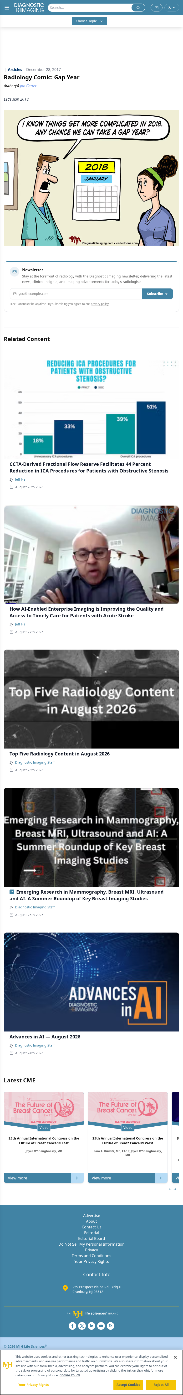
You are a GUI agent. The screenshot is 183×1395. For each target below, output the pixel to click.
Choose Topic (86, 21)
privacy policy (100, 304)
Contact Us (92, 1227)
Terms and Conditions (91, 1255)
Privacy (91, 1250)
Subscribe (155, 293)
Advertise (91, 1215)
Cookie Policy (70, 1375)
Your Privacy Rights (91, 1261)
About (91, 1221)
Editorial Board (91, 1238)
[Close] (175, 1357)
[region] (91, 1372)
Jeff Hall (21, 479)
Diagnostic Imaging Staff (35, 762)
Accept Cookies (128, 1385)
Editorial (91, 1232)
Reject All (161, 1385)
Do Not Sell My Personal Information (91, 1244)
